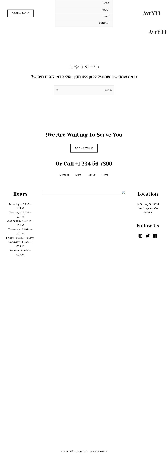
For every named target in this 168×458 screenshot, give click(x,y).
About (105, 10)
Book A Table (84, 148)
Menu (106, 16)
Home (106, 3)
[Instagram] (140, 236)
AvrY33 (152, 13)
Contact (104, 23)
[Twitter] (148, 236)
